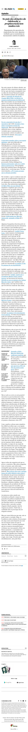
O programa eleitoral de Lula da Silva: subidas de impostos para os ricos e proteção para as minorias (13, 624)
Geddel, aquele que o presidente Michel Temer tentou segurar (12, 276)
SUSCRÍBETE (20, 9)
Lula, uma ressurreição (10, 620)
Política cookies (22, 717)
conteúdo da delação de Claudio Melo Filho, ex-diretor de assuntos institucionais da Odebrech (12, 98)
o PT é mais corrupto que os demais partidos (12, 172)
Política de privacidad (8, 719)
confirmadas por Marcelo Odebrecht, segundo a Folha (11, 217)
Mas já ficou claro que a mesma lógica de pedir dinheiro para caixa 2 (13, 472)
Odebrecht (3, 556)
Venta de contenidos (10, 717)
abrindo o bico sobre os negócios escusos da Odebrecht (12, 125)
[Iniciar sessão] (25, 9)
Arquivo (3, 664)
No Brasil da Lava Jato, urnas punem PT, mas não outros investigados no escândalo (5, 377)
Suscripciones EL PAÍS (19, 719)
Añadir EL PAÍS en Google (8, 55)
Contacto (4, 717)
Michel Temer (10, 556)
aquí (22, 565)
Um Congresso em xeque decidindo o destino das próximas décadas (5, 367)
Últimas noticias (5, 614)
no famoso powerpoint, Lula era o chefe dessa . (13, 163)
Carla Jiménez (14, 46)
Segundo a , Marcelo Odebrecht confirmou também (17, 353)
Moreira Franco (6, 300)
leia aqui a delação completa (11, 135)
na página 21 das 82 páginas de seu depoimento (13, 264)
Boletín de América (6, 651)
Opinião (5, 14)
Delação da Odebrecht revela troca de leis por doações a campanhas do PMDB (5, 357)
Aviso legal (17, 717)
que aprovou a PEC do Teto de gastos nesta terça (18, 367)
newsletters (4, 648)
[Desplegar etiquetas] (26, 556)
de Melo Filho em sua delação (10, 186)
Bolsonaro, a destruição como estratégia (14, 617)
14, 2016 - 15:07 (16, 48)
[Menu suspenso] (2, 9)
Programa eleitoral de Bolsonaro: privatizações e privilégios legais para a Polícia (13, 629)
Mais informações (4, 562)
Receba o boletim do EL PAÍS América (11, 546)
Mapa (14, 719)
